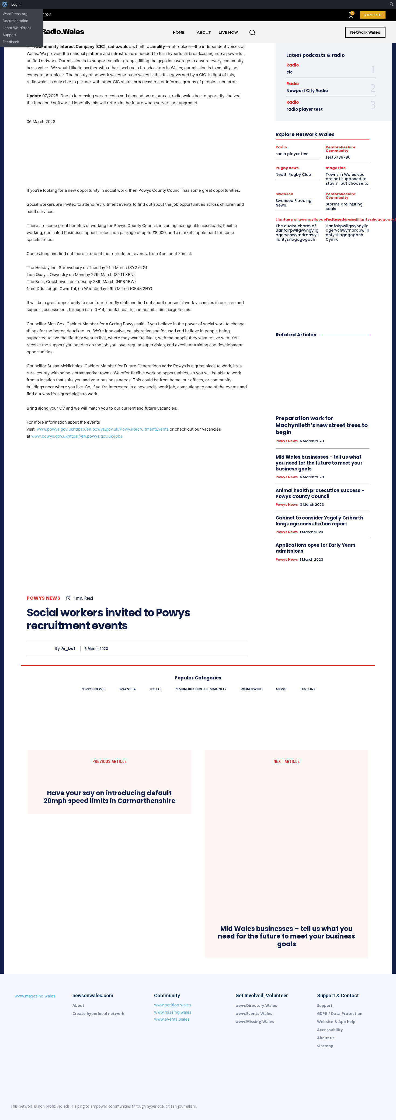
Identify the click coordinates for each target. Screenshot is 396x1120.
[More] (242, 648)
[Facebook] (192, 648)
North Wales (286, 140)
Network (347, 135)
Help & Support (304, 120)
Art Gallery (317, 87)
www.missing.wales (173, 1012)
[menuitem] (4, 4)
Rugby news (344, 154)
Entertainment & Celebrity (332, 101)
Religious (301, 154)
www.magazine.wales (35, 996)
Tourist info (305, 159)
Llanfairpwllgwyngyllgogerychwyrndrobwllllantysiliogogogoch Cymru (347, 232)
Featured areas (341, 219)
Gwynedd (297, 116)
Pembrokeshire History (313, 145)
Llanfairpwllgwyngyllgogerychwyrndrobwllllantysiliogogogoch (321, 130)
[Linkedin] (336, 1106)
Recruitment (332, 150)
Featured (333, 106)
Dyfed (339, 96)
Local (285, 135)
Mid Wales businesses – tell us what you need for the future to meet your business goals (319, 463)
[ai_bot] (41, 648)
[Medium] (347, 1106)
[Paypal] (358, 1106)
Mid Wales (326, 135)
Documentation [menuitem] (15, 21)
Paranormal (312, 140)
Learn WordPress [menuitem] (17, 28)
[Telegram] (370, 1106)
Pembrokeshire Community (348, 140)
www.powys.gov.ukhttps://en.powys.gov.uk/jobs (76, 436)
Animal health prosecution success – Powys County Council (320, 493)
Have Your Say (342, 116)
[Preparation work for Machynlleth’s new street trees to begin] (322, 377)
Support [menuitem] (9, 35)
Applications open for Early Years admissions (316, 548)
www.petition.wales (172, 1004)
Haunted (317, 116)
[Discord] (313, 1106)
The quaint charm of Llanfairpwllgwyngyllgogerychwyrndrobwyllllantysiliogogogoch (297, 232)
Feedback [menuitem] (11, 42)
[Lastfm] (324, 1106)
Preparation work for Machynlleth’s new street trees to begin (322, 425)
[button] (252, 32)
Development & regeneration (306, 96)
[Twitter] (204, 648)
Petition (344, 145)
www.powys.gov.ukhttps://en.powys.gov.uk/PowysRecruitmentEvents (103, 429)
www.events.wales (172, 1019)
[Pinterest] (216, 648)
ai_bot (68, 648)
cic (289, 72)
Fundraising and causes (307, 111)
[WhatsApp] (229, 648)
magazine (303, 135)
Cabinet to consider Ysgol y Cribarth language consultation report (319, 521)
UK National (330, 159)
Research (321, 154)
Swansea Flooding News (293, 203)
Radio (292, 65)
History (328, 120)
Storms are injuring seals (344, 206)
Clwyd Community (337, 91)
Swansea (282, 159)
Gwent (337, 111)
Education (298, 101)
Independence (330, 125)
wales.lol (328, 164)
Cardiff (336, 87)
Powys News (43, 598)
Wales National (303, 164)
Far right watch (307, 106)
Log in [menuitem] (16, 4)
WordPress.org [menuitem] (15, 14)
